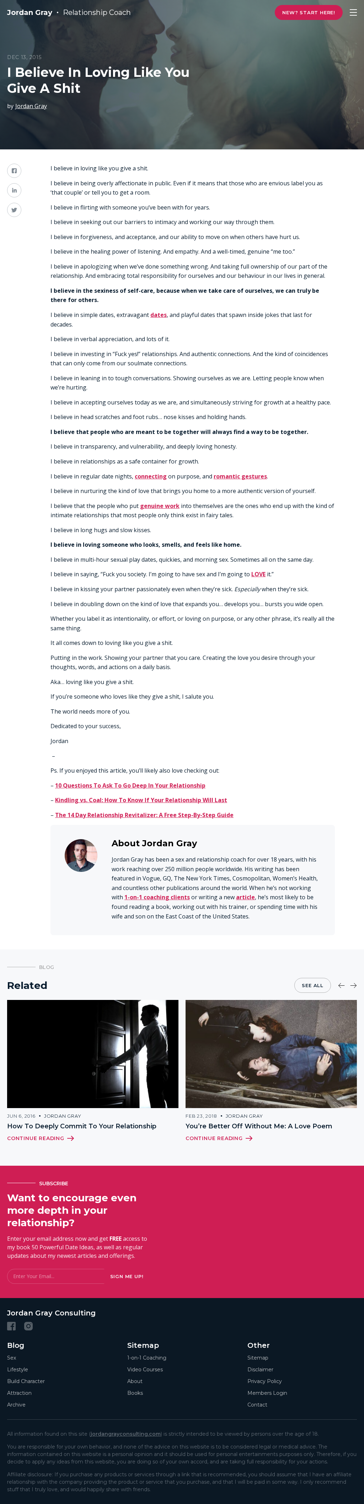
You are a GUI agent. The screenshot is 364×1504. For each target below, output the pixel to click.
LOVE (258, 574)
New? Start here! (308, 12)
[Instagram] (28, 1326)
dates (158, 315)
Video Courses (145, 1369)
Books (135, 1393)
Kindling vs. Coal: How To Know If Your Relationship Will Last (141, 800)
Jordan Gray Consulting (51, 1313)
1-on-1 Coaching (146, 1358)
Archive (16, 1405)
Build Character (26, 1381)
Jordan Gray (31, 106)
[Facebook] (11, 1326)
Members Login (267, 1393)
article (245, 897)
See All (312, 985)
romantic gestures (240, 476)
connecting (151, 476)
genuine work (160, 506)
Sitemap (257, 1358)
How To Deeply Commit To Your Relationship (81, 1126)
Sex (11, 1358)
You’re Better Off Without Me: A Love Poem (259, 1126)
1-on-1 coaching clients (157, 897)
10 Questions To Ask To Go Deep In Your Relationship (130, 785)
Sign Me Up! (127, 1276)
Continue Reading (35, 1138)
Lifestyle (17, 1369)
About (135, 1381)
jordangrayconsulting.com (126, 1434)
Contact (257, 1405)
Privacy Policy (264, 1381)
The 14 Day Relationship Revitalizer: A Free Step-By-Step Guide (144, 815)
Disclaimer (260, 1369)
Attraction (19, 1393)
